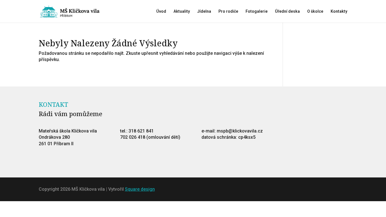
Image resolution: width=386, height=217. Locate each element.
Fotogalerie (257, 11)
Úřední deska (287, 11)
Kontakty (339, 11)
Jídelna (204, 11)
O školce (315, 11)
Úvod (161, 11)
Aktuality (182, 11)
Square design (140, 189)
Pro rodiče (228, 11)
